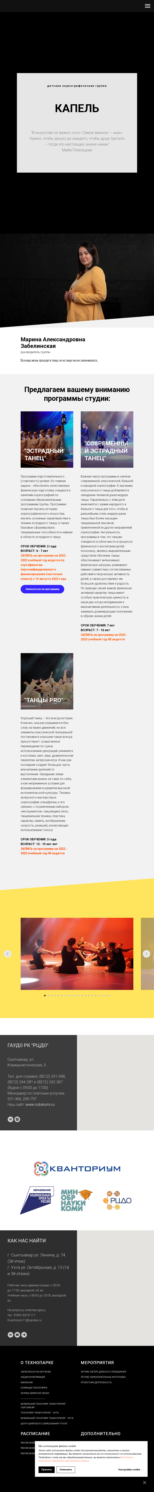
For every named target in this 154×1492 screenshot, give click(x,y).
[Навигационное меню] (147, 6)
